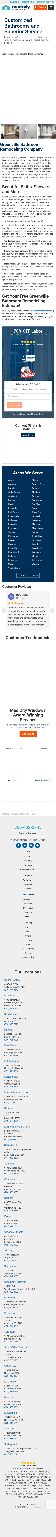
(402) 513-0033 (11, 1245)
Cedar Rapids (14, 492)
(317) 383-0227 (11, 1071)
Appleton (12, 484)
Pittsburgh (13, 536)
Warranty (28, 861)
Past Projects (28, 949)
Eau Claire (36, 504)
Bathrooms (28, 880)
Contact (28, 856)
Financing (28, 865)
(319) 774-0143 (11, 990)
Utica (10, 564)
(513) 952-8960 (11, 1292)
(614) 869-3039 (11, 1307)
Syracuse (12, 560)
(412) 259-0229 (11, 1326)
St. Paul (35, 556)
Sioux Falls (36, 548)
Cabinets (28, 889)
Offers (28, 936)
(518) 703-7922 (11, 1260)
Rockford (12, 544)
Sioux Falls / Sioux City (17, 1347)
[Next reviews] (51, 610)
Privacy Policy (38, 414)
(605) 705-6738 (11, 1360)
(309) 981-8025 (11, 1040)
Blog (28, 932)
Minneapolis (37, 528)
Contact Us (28, 2)
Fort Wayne (13, 512)
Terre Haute (37, 560)
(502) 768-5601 (11, 1102)
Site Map (34, 1504)
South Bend (13, 552)
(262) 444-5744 (11, 1423)
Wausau (35, 564)
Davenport (10, 995)
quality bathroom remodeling (40, 311)
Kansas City (37, 516)
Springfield (36, 552)
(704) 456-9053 (11, 1192)
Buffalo (11, 488)
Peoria (35, 532)
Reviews (28, 940)
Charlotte (36, 492)
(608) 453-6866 (11, 1407)
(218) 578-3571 (11, 1121)
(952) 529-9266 (11, 1139)
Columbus (36, 496)
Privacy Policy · (24, 1504)
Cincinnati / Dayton (15, 1281)
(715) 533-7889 (11, 1391)
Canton (35, 488)
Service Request (28, 833)
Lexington (36, 520)
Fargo (34, 508)
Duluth (11, 504)
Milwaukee (13, 528)
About (28, 927)
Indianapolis (13, 516)
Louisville (12, 524)
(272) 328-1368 (11, 1342)
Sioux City (12, 548)
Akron (11, 480)
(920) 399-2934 (11, 1376)
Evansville (12, 508)
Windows (28, 884)
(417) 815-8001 (11, 1158)
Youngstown (14, 568)
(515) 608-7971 (11, 1024)
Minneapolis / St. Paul (17, 1126)
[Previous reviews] (4, 610)
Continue (14, 405)
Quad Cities (37, 536)
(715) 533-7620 (11, 1438)
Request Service (45, 2)
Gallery (28, 953)
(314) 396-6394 (11, 1174)
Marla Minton (22, 595)
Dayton (11, 500)
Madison (36, 524)
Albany (35, 480)
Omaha (11, 532)
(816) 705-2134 (11, 1087)
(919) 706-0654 (11, 1211)
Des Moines (37, 500)
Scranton (36, 544)
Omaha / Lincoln (13, 1232)
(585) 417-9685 (11, 1276)
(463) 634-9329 (11, 1055)
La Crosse (12, 520)
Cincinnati (12, 496)
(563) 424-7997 (11, 1008)
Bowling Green (38, 484)
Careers (14, 2)
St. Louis (12, 556)
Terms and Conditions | (21, 414)
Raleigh (11, 540)
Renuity (16, 840)
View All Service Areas (28, 575)
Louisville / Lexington (16, 1092)
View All (28, 917)
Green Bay (36, 512)
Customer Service (28, 869)
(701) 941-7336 (11, 1226)
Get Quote (28, 733)
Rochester (36, 540)
